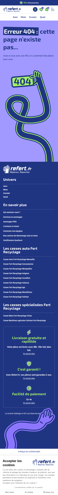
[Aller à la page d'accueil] (12, 9)
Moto (5, 189)
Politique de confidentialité (29, 451)
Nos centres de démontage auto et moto (20, 235)
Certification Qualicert (12, 240)
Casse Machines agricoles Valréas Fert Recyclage (24, 320)
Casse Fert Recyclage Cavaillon (16, 278)
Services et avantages (12, 217)
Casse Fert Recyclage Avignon (16, 273)
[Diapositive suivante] (54, 3)
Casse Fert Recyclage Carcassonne (18, 264)
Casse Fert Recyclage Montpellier (17, 268)
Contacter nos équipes (13, 231)
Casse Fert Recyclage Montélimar (17, 292)
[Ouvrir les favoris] (41, 9)
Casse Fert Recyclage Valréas (16, 296)
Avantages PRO (10, 221)
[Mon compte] (35, 9)
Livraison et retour (11, 226)
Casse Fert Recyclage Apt (14, 287)
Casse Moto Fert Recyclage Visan (17, 315)
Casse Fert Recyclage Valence (16, 282)
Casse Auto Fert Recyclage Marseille (19, 259)
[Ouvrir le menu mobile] (52, 9)
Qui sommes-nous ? (11, 212)
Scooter (6, 193)
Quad (5, 196)
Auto (5, 186)
